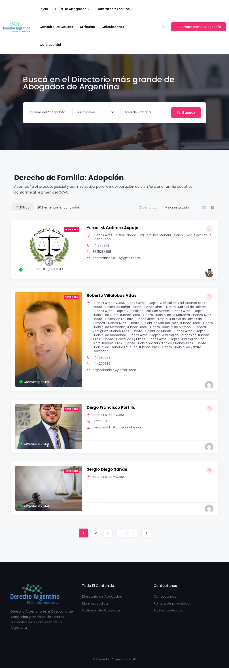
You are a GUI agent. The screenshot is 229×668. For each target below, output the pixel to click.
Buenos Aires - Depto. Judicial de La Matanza (155, 315)
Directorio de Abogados (102, 596)
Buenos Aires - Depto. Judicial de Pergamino (162, 335)
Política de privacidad (172, 603)
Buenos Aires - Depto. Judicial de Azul (155, 303)
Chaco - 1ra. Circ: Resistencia (148, 235)
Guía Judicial (50, 44)
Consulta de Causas (56, 27)
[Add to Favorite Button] (209, 228)
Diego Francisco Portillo (111, 407)
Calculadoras (113, 27)
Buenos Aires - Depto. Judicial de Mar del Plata (142, 323)
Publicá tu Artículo (169, 610)
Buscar (188, 112)
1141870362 (101, 245)
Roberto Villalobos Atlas (111, 295)
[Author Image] (209, 273)
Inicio (44, 9)
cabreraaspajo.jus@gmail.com (116, 258)
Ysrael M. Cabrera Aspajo (112, 227)
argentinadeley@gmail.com (114, 370)
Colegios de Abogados (101, 610)
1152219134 (100, 421)
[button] (20, 249)
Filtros (24, 207)
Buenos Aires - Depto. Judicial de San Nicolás (137, 343)
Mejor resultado (177, 207)
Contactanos (165, 596)
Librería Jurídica (95, 603)
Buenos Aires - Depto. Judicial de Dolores (174, 307)
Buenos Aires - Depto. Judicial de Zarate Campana (147, 349)
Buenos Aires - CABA (108, 235)
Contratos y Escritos (113, 9)
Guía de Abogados (70, 9)
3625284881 (102, 252)
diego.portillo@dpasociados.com (118, 427)
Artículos (87, 27)
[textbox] (86, 112)
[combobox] (95, 112)
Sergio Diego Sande (107, 469)
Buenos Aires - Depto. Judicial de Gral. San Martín (131, 311)
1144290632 (101, 357)
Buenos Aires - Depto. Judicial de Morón (140, 331)
